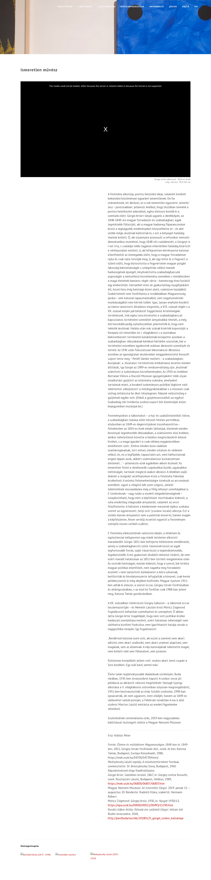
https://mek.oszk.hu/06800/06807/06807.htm (136, 783)
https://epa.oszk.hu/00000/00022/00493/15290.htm (140, 805)
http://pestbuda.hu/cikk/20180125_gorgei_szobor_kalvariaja (145, 818)
